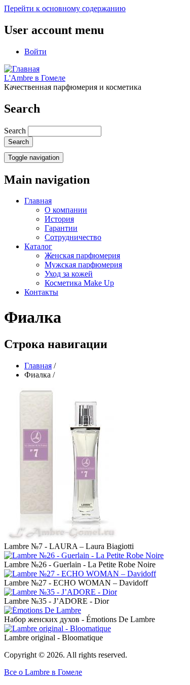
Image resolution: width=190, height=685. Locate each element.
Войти (35, 51)
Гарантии (61, 228)
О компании (66, 210)
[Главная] (22, 68)
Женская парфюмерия (82, 255)
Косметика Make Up (79, 283)
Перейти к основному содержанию (65, 8)
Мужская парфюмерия (83, 264)
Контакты (41, 292)
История (59, 219)
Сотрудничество (73, 237)
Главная (38, 200)
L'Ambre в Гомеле (34, 78)
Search (15, 130)
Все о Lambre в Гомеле (43, 672)
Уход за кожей (69, 273)
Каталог (38, 246)
